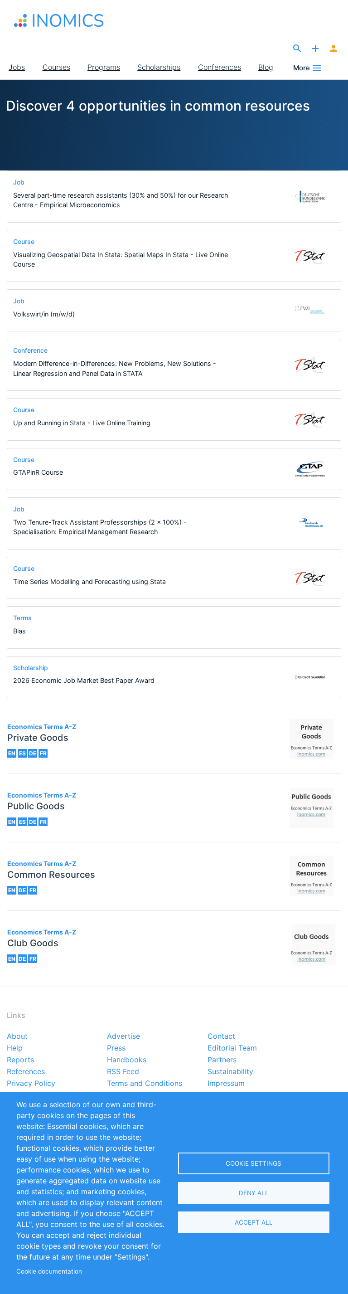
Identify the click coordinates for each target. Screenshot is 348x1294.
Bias (19, 631)
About (17, 1036)
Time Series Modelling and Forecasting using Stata (89, 581)
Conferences (219, 67)
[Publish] (315, 48)
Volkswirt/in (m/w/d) (44, 314)
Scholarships (158, 67)
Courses (56, 67)
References (26, 1072)
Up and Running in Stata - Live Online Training (81, 423)
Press (116, 1048)
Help (15, 1048)
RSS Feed (123, 1072)
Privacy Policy (31, 1084)
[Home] (59, 20)
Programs (103, 67)
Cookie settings (253, 1163)
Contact (221, 1036)
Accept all (254, 1222)
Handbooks (126, 1060)
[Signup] (333, 48)
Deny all (254, 1193)
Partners (222, 1060)
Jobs (17, 67)
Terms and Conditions (144, 1084)
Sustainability (230, 1072)
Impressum (226, 1084)
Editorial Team (232, 1048)
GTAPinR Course (38, 472)
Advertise (123, 1036)
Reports (20, 1060)
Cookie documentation (49, 1271)
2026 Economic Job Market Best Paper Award (84, 680)
